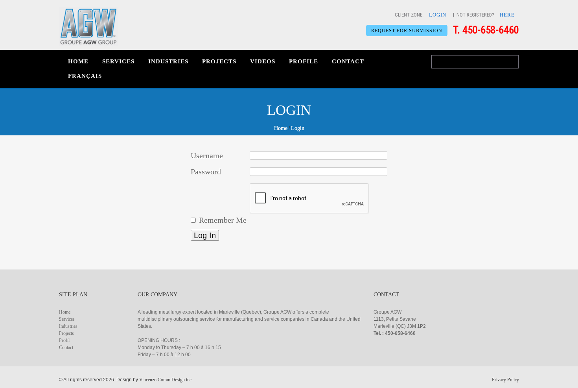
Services (118, 61)
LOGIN (437, 15)
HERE (507, 15)
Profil (64, 340)
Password (206, 171)
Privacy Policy (505, 379)
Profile (303, 61)
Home (78, 61)
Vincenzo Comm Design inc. (166, 379)
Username (207, 155)
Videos (262, 61)
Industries (168, 61)
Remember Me (223, 220)
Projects (219, 61)
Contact (348, 61)
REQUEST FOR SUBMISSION (406, 30)
